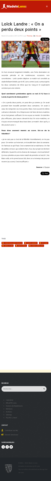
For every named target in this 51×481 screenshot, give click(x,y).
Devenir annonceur (11, 435)
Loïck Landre (32, 243)
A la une (38, 36)
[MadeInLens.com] (8, 469)
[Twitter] (11, 447)
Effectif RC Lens (11, 403)
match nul (22, 246)
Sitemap (9, 415)
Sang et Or (8, 246)
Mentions (9, 409)
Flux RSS (9, 418)
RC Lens (44, 243)
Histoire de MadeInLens (14, 406)
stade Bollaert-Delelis (13, 243)
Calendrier (9, 400)
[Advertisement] (25, 203)
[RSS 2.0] (3, 447)
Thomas (30, 36)
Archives (9, 412)
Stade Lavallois (37, 246)
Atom (15, 418)
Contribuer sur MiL (11, 430)
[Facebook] (7, 447)
